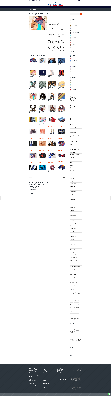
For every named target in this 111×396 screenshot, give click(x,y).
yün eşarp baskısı (78, 385)
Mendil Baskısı (45, 371)
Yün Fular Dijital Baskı (61, 111)
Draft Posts (71, 109)
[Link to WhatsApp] (81, 0)
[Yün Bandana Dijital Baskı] (33, 108)
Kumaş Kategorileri (73, 98)
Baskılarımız (71, 96)
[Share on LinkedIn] (42, 196)
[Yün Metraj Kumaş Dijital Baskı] (61, 96)
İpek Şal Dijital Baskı (72, 239)
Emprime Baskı (71, 167)
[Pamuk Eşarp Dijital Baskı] (52, 131)
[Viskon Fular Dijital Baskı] (61, 72)
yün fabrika (76, 311)
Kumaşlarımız (72, 99)
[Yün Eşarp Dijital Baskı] (33, 119)
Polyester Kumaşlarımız (60, 372)
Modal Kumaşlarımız (72, 173)
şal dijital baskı (76, 319)
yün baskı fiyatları (75, 308)
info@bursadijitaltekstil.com (42, 0)
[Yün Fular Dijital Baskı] (61, 108)
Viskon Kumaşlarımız (60, 374)
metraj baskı (76, 303)
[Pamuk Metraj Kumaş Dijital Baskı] (42, 119)
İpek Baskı (50, 63)
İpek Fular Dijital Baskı (72, 241)
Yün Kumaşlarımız (72, 175)
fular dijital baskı (77, 297)
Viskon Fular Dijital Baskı (73, 186)
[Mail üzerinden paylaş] (54, 196)
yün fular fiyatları (76, 377)
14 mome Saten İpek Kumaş (73, 274)
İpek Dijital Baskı (41, 63)
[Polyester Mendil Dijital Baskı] (61, 143)
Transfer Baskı (71, 165)
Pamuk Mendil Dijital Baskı (73, 212)
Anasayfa (71, 105)
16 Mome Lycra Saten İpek (73, 127)
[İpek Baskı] (52, 60)
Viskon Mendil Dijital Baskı (73, 183)
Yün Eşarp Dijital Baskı (72, 207)
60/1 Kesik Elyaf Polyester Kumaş (73, 247)
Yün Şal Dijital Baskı (51, 111)
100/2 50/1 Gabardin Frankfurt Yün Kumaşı (74, 149)
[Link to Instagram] (78, 0)
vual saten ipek (72, 307)
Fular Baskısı (45, 370)
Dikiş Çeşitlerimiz (72, 97)
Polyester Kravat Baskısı (72, 220)
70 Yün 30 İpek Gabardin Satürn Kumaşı (74, 139)
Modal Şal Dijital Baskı (32, 9)
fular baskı (76, 296)
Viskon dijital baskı (72, 324)
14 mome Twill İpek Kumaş (73, 272)
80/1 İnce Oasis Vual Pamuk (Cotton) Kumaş (75, 266)
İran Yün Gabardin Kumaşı (73, 146)
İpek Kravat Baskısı (32, 170)
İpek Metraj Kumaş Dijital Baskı (73, 234)
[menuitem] (32, 7)
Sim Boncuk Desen (46, 379)
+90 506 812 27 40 (32, 0)
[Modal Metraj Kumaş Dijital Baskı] (42, 84)
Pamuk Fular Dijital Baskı (73, 215)
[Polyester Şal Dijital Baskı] (33, 155)
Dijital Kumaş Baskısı (72, 168)
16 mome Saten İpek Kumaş (73, 271)
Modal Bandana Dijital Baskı (73, 191)
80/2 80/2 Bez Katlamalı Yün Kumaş (74, 260)
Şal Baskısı (44, 369)
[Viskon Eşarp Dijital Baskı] (33, 84)
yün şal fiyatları (76, 318)
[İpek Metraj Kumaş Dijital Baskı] (42, 167)
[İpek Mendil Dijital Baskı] (61, 167)
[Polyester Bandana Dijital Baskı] (52, 143)
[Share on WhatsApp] (36, 196)
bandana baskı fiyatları (77, 290)
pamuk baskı (76, 304)
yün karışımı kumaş (72, 314)
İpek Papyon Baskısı (61, 158)
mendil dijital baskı (72, 303)
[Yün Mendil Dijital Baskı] (42, 108)
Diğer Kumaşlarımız (72, 170)
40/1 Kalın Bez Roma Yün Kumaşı (73, 141)
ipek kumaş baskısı (77, 300)
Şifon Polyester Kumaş (72, 252)
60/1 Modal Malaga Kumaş (73, 254)
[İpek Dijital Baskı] (42, 60)
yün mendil (71, 332)
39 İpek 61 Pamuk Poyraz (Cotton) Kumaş (74, 154)
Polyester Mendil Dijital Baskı (73, 225)
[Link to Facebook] (77, 0)
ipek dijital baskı (72, 300)
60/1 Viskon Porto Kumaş (72, 244)
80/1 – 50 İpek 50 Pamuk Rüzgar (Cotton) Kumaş (75, 264)
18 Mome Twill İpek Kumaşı (73, 130)
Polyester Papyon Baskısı (72, 218)
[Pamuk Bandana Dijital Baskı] (52, 119)
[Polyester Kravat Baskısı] (33, 143)
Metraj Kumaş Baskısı (46, 373)
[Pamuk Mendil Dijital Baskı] (61, 119)
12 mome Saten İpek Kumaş (73, 279)
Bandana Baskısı (45, 372)
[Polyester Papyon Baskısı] (61, 131)
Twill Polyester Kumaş (72, 249)
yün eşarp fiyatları (72, 311)
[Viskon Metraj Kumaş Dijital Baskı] (61, 60)
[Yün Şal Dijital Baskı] (52, 108)
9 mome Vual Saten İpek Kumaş (73, 282)
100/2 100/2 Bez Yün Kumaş (73, 152)
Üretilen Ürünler (72, 100)
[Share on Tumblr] (45, 196)
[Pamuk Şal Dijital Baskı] (33, 131)
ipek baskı (73, 331)
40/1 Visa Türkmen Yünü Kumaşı (73, 257)
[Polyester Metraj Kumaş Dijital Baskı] (42, 143)
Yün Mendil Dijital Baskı (72, 202)
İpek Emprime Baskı (32, 63)
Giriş (70, 356)
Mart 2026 (71, 349)
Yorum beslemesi (72, 358)
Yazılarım (71, 119)
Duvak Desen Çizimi (46, 380)
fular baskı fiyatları (72, 297)
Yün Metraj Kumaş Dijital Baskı (73, 199)
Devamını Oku (31, 66)
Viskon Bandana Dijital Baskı (73, 181)
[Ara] (80, 7)
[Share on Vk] (48, 196)
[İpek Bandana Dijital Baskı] (52, 167)
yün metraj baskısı (77, 369)
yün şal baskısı (72, 318)
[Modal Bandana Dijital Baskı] (52, 84)
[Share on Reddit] (51, 196)
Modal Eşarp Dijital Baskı (73, 197)
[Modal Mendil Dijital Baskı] (61, 84)
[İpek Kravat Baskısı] (33, 167)
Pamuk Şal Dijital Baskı (72, 213)
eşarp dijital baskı (72, 296)
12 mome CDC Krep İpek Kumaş (73, 280)
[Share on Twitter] (33, 196)
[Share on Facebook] (30, 196)
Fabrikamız (71, 110)
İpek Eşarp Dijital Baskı (72, 242)
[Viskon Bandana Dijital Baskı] (33, 72)
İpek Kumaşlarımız (72, 178)
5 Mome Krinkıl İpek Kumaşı (73, 129)
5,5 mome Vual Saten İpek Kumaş (73, 285)
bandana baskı (72, 290)
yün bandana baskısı (76, 307)
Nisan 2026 (71, 348)
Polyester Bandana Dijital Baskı (73, 223)
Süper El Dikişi (71, 160)
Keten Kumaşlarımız (60, 373)
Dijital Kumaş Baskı (60, 380)
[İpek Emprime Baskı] (33, 60)
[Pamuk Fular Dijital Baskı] (42, 131)
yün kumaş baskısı (77, 315)
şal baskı (80, 318)
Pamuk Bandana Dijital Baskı (73, 210)
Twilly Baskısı (71, 124)
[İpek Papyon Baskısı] (61, 155)
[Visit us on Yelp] (57, 196)
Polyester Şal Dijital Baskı (73, 226)
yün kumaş (77, 314)
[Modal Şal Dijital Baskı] (33, 96)
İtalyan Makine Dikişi (46, 385)
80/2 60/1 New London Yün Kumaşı (73, 144)
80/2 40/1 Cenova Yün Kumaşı (73, 147)
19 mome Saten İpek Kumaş (73, 269)
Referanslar (71, 116)
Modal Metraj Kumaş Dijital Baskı (74, 189)
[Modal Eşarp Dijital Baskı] (52, 96)
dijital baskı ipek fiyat (72, 293)
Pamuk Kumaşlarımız (72, 176)
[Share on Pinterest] (39, 196)
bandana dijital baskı (76, 334)
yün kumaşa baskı (72, 315)
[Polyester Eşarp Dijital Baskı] (52, 155)
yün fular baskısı (73, 389)
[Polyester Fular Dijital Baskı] (42, 155)
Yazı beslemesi (72, 357)
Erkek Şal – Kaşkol (46, 374)
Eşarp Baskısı (45, 368)
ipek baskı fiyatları (79, 378)
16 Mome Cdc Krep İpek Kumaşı (73, 132)
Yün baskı (71, 308)
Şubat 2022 (71, 350)
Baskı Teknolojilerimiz (73, 95)
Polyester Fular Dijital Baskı (73, 228)
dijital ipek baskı (78, 293)
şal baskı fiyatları (72, 319)
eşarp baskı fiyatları (75, 332)
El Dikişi (71, 162)
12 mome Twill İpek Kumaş (73, 277)
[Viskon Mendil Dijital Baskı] (42, 72)
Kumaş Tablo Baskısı (46, 378)
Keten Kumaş (71, 255)
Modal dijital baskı (72, 304)
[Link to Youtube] (79, 0)
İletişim (71, 111)
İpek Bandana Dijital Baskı (73, 236)
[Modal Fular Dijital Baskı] (42, 96)
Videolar (71, 118)
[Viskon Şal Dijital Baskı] (52, 72)
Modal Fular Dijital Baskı (73, 196)
